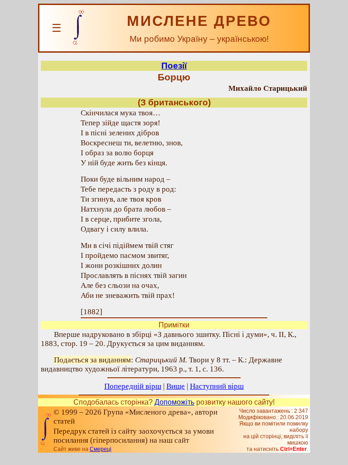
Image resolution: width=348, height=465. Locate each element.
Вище (175, 386)
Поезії (174, 65)
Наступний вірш (217, 386)
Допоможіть (174, 402)
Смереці (100, 449)
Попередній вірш (132, 386)
